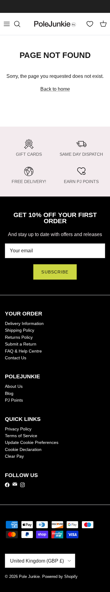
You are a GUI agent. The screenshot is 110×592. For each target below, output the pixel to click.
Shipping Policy (19, 330)
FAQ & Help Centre (23, 351)
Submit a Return (20, 344)
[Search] (20, 24)
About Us (14, 386)
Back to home (55, 89)
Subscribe (54, 271)
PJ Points (14, 400)
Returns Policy (19, 337)
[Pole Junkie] (55, 24)
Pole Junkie (29, 576)
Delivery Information (24, 323)
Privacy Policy (18, 428)
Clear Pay (14, 456)
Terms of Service (21, 435)
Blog (9, 393)
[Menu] (6, 24)
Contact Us (15, 357)
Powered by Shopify (60, 576)
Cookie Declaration (23, 449)
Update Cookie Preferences (31, 442)
